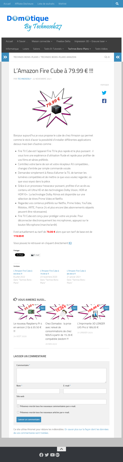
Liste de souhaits (46, 3)
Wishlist (62, 3)
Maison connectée (41, 41)
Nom (19, 385)
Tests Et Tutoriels (53, 48)
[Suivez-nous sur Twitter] (47, 455)
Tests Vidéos (101, 48)
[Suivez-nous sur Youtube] (52, 455)
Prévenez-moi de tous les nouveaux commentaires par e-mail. (48, 406)
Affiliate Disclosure (24, 3)
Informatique (12, 48)
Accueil (7, 3)
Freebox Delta (63, 41)
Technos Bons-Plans (78, 48)
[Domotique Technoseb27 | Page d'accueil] (35, 23)
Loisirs (26, 48)
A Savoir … (22, 41)
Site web (20, 396)
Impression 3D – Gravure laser (90, 41)
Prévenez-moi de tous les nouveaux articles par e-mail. (44, 412)
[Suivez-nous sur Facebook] (41, 455)
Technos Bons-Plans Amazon (58, 57)
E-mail (67, 385)
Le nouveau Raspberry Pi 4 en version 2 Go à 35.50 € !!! (28, 327)
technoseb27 (24, 79)
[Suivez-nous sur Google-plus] (58, 455)
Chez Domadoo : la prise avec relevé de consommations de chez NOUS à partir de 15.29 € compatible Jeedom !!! (59, 331)
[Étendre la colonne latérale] (5, 57)
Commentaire (23, 365)
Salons (36, 48)
